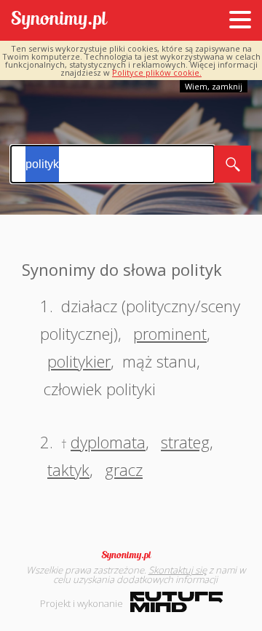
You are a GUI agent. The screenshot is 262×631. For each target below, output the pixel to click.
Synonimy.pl (59, 21)
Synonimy (131, 555)
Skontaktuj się (177, 569)
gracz (124, 469)
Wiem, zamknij (213, 86)
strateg (185, 442)
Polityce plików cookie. (157, 72)
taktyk (68, 469)
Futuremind (176, 602)
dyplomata (108, 442)
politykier (79, 361)
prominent (170, 333)
